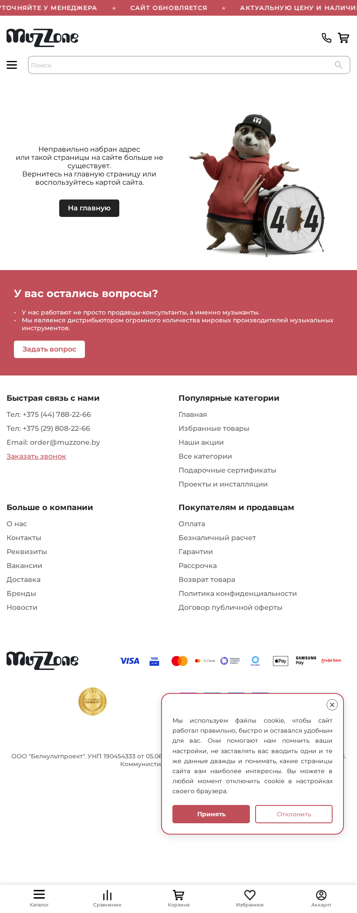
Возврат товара (206, 579)
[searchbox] (189, 65)
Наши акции (201, 442)
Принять (211, 814)
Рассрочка (197, 565)
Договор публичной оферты (230, 607)
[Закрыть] (332, 704)
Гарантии (195, 552)
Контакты (24, 538)
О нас (17, 524)
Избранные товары (213, 428)
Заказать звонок (36, 456)
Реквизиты (27, 552)
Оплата (191, 524)
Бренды (21, 593)
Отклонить (294, 814)
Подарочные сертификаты (227, 470)
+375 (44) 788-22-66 (57, 414)
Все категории (205, 456)
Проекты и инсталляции (223, 484)
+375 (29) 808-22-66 (56, 428)
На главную (89, 208)
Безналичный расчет (217, 538)
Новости (22, 607)
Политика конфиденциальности (237, 593)
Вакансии (24, 565)
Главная (192, 414)
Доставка (23, 579)
